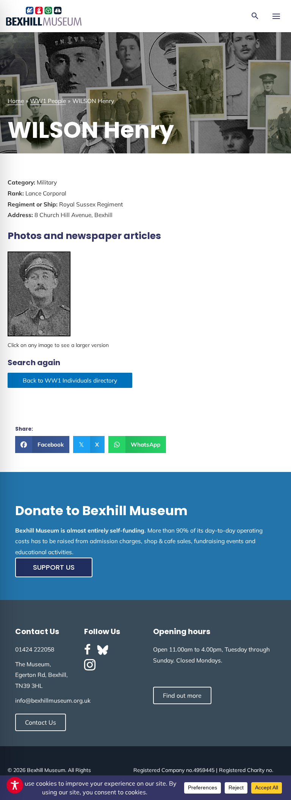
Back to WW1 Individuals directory (70, 380)
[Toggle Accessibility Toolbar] (15, 785)
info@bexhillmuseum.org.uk (53, 700)
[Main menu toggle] (276, 16)
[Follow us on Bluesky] (103, 650)
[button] (255, 16)
